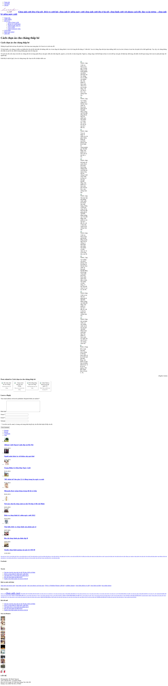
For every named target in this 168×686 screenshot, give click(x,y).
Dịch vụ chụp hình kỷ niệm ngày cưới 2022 (19, 515)
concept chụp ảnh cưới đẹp (6, 595)
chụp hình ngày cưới (113, 593)
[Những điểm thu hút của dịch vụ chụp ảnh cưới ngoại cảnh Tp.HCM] (3, 629)
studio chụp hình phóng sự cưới (98, 556)
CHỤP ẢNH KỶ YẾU (14, 29)
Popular (6, 430)
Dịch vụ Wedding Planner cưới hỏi (54, 585)
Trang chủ (7, 2)
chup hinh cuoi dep (21, 585)
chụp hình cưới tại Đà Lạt (12, 557)
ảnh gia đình (32, 557)
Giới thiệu (7, 3)
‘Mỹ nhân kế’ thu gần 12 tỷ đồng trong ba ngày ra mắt (24, 479)
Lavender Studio (21, 557)
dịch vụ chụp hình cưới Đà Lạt (56, 595)
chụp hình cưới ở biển (104, 593)
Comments (7, 433)
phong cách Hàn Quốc (46, 557)
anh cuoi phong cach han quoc (35, 585)
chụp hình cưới (62, 556)
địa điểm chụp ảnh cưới (112, 597)
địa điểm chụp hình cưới (86, 556)
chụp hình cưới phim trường (151, 556)
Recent (6, 432)
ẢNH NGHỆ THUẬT (14, 25)
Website (3, 421)
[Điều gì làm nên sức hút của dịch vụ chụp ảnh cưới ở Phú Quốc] (3, 667)
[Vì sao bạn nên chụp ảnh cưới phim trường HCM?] (3, 634)
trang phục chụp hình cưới (73, 597)
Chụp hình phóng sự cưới (35, 556)
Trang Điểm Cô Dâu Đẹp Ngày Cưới (17, 468)
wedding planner (70, 585)
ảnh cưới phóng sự (120, 597)
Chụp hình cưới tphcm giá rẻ (83, 593)
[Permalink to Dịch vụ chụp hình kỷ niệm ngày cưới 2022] (6, 512)
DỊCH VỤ (7, 21)
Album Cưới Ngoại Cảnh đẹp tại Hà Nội (18, 445)
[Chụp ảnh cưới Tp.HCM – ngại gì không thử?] (3, 644)
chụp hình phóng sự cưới (83, 585)
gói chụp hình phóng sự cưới (119, 595)
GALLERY (7, 30)
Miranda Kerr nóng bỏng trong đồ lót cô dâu (20, 491)
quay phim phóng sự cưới (12, 597)
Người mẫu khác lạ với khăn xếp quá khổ (19, 456)
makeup (132, 556)
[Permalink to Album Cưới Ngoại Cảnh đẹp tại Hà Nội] (6, 441)
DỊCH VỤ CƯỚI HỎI (14, 24)
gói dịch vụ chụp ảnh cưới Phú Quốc (73, 556)
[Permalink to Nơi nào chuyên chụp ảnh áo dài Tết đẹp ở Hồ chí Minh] (6, 500)
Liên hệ (6, 5)
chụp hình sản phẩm (55, 557)
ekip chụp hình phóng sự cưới (107, 595)
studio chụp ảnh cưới (58, 597)
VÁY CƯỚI (11, 27)
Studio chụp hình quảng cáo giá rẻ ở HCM (19, 550)
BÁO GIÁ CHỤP (9, 32)
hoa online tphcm (106, 585)
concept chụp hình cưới (109, 556)
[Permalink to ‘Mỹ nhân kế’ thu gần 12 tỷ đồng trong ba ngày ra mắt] (6, 476)
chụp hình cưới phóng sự (46, 556)
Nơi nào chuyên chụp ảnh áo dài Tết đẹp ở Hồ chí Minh (24, 504)
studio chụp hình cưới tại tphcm (33, 597)
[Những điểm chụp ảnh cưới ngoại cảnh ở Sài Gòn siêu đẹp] (3, 625)
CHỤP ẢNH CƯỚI (13, 22)
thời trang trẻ (27, 557)
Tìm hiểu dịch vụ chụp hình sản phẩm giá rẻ (20, 527)
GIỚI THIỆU (8, 19)
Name (2, 414)
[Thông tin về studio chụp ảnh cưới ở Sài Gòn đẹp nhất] (3, 662)
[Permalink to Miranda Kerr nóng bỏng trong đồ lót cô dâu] (6, 487)
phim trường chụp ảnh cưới (139, 556)
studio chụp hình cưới (22, 597)
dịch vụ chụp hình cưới (11, 556)
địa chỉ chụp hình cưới (91, 597)
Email (2, 417)
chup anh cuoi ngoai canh (8, 585)
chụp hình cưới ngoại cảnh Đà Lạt (46, 593)
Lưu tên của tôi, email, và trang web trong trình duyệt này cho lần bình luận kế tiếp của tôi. (27, 424)
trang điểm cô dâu (161, 556)
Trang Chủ (7, 18)
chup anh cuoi (3, 556)
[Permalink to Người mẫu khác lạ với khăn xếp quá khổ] (6, 453)
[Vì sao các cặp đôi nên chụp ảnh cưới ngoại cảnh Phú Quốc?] (3, 653)
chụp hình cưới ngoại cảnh (120, 556)
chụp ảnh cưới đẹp (55, 556)
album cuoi (128, 556)
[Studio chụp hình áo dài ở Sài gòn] (3, 620)
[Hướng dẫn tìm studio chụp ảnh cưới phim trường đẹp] (3, 672)
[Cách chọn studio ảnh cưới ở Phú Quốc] (3, 648)
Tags (5, 435)
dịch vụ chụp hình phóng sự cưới (23, 556)
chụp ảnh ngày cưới (152, 593)
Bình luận (3, 411)
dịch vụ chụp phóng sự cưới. (85, 595)
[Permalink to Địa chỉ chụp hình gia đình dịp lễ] (6, 535)
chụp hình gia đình (95, 585)
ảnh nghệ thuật (39, 557)
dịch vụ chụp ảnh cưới (96, 595)
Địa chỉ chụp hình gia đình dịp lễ (16, 538)
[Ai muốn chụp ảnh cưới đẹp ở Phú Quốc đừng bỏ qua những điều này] (3, 658)
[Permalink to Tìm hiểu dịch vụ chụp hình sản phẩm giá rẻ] (6, 523)
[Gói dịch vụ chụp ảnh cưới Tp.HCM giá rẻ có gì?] (3, 639)
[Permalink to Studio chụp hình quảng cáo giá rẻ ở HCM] (6, 546)
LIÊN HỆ (7, 33)
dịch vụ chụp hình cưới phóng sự (30, 595)
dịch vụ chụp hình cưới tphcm (44, 595)
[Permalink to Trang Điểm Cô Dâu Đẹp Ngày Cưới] (6, 464)
